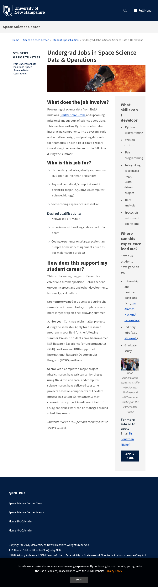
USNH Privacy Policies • (23, 555)
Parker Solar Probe (73, 115)
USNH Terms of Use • (51, 555)
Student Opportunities (66, 40)
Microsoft (130, 338)
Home (16, 40)
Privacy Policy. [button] (114, 571)
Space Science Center (21, 26)
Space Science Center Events (26, 512)
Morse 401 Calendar (20, 530)
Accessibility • (74, 555)
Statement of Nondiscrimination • (104, 555)
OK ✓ (79, 579)
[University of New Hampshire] (27, 10)
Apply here (130, 456)
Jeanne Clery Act (136, 555)
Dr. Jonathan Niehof (127, 438)
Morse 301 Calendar (20, 521)
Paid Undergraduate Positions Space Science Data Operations (24, 68)
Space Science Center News (26, 503)
